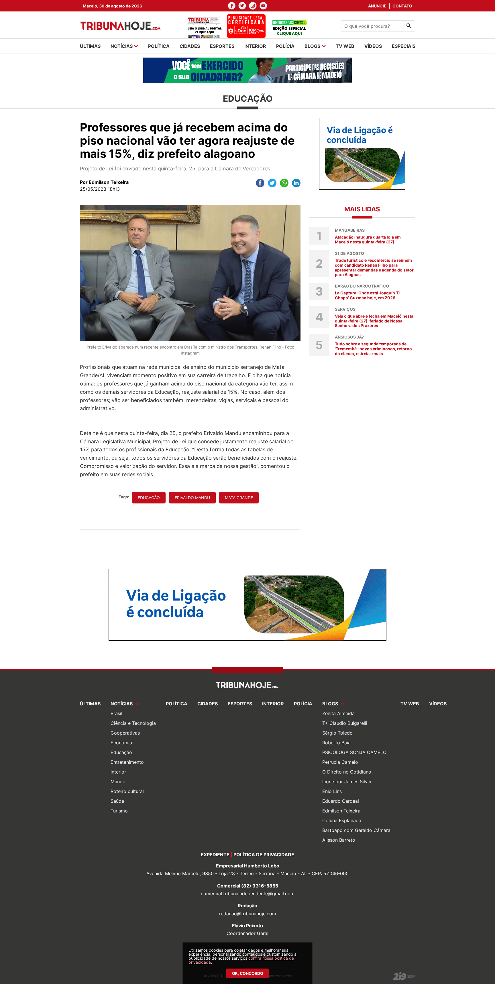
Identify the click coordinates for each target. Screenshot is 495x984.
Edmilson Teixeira (341, 811)
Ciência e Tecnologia (133, 723)
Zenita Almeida (338, 713)
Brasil (116, 713)
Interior (118, 772)
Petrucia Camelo (340, 762)
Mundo (118, 781)
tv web (345, 46)
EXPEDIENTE (215, 854)
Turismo (119, 811)
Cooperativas (125, 733)
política (159, 46)
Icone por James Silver (347, 781)
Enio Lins (332, 791)
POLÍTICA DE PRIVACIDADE (263, 854)
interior (255, 46)
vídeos (373, 46)
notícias (122, 46)
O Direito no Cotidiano (346, 772)
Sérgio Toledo (337, 733)
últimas (90, 46)
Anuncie (377, 5)
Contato (402, 5)
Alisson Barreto (338, 840)
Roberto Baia (336, 742)
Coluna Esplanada (341, 820)
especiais (403, 46)
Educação (121, 752)
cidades (190, 46)
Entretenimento (127, 762)
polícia (285, 46)
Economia (121, 742)
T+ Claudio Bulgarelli (344, 723)
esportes (222, 46)
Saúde (117, 801)
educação (149, 497)
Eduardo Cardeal (340, 801)
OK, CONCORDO (247, 973)
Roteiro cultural (127, 791)
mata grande (239, 497)
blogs (312, 46)
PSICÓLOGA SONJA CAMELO (354, 752)
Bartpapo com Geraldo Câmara (356, 830)
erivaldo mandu (192, 497)
